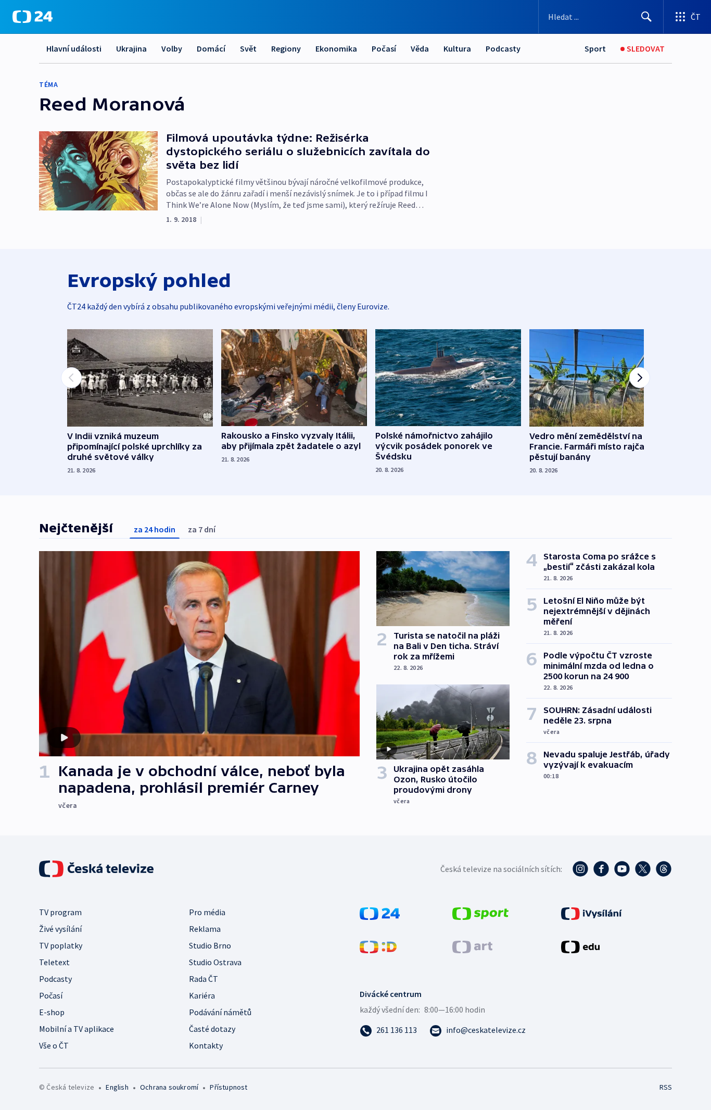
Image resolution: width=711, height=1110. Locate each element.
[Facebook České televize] (601, 868)
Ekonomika (336, 48)
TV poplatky (60, 945)
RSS (665, 1087)
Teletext (54, 962)
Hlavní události (73, 48)
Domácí (211, 48)
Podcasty (503, 48)
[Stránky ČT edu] (580, 946)
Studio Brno (210, 945)
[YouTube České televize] (622, 868)
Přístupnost (228, 1087)
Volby (171, 48)
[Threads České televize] (663, 868)
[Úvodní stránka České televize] (97, 868)
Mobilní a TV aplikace (76, 1029)
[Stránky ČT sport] (480, 912)
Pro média (207, 912)
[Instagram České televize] (580, 868)
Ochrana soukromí (169, 1087)
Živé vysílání (60, 929)
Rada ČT (203, 979)
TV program (60, 912)
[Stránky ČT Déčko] (378, 946)
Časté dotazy (212, 1029)
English (117, 1087)
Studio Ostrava (215, 962)
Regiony (286, 48)
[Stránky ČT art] (472, 946)
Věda (420, 48)
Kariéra (202, 995)
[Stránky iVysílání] (591, 912)
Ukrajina (131, 48)
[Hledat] (646, 16)
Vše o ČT (54, 1045)
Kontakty (206, 1045)
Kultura (457, 48)
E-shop (52, 1012)
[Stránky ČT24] (380, 912)
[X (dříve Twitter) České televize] (642, 868)
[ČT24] (32, 16)
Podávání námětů (220, 1012)
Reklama (205, 929)
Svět (248, 48)
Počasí (384, 48)
